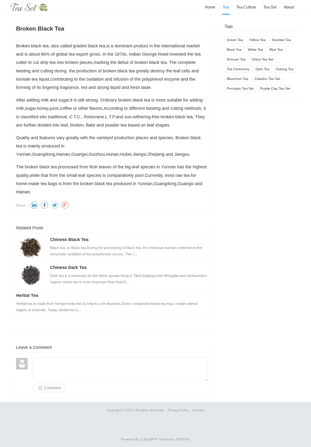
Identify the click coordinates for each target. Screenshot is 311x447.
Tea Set (269, 7)
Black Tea (234, 50)
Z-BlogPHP (148, 439)
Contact (198, 410)
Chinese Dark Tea (68, 267)
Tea (226, 7)
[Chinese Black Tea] (30, 247)
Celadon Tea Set (267, 79)
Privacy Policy (178, 410)
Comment (52, 388)
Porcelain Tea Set (240, 88)
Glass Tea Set (262, 59)
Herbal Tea (27, 295)
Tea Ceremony (238, 69)
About (289, 7)
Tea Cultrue (246, 7)
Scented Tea (281, 40)
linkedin (34, 205)
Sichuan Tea (236, 59)
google (65, 205)
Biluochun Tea (237, 79)
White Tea (255, 50)
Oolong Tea (285, 69)
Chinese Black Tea (69, 239)
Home (210, 7)
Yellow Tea (257, 40)
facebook (44, 205)
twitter (54, 205)
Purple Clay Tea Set (275, 88)
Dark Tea (262, 69)
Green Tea (235, 40)
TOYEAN (182, 439)
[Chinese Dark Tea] (30, 275)
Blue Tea (276, 50)
